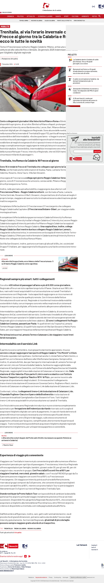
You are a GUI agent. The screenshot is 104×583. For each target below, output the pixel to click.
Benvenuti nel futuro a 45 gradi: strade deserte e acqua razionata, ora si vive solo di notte (85, 71)
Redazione (31, 577)
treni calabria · (20, 528)
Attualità (17, 532)
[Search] (100, 16)
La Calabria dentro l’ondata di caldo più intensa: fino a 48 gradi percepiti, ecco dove (86, 61)
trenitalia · (8, 528)
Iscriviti (97, 151)
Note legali (65, 577)
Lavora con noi (91, 577)
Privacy (51, 577)
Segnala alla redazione (41, 577)
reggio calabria (34, 528)
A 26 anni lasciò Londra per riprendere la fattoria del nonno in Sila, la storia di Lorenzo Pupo (85, 100)
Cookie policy (57, 577)
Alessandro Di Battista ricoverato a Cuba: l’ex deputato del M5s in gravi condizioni (86, 91)
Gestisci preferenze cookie (78, 577)
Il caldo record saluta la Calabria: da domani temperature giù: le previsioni (86, 81)
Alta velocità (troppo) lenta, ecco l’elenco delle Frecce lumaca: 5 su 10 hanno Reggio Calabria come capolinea (27, 262)
